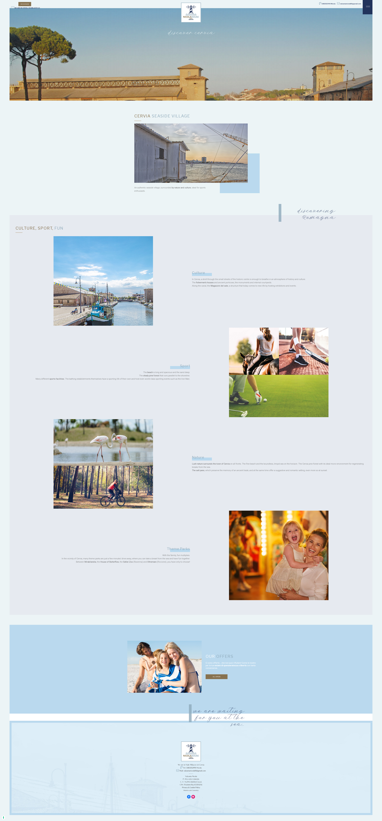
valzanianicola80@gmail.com (350, 4)
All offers (216, 677)
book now (25, 4)
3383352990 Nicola (328, 4)
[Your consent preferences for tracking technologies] (3, 817)
